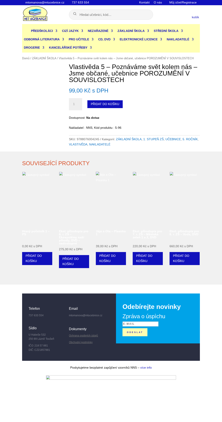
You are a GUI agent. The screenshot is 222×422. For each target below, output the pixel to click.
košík (196, 17)
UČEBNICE (173, 139)
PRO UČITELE (79, 39)
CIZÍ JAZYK (70, 31)
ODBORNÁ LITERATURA (42, 39)
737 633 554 (80, 2)
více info (146, 367)
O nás (158, 2)
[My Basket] (172, 16)
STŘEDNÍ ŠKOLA (166, 31)
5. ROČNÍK (190, 139)
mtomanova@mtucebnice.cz (44, 2)
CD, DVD (104, 39)
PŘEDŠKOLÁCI (42, 31)
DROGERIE (32, 47)
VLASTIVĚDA (78, 144)
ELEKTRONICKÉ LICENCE (139, 39)
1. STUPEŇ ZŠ (153, 139)
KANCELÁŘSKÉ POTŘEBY (68, 47)
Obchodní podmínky (81, 342)
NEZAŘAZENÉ (98, 31)
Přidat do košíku (105, 104)
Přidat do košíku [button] (34, 258)
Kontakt (144, 2)
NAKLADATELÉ (178, 39)
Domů (25, 58)
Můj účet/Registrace (182, 2)
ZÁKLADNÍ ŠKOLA (131, 31)
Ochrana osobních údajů (83, 335)
